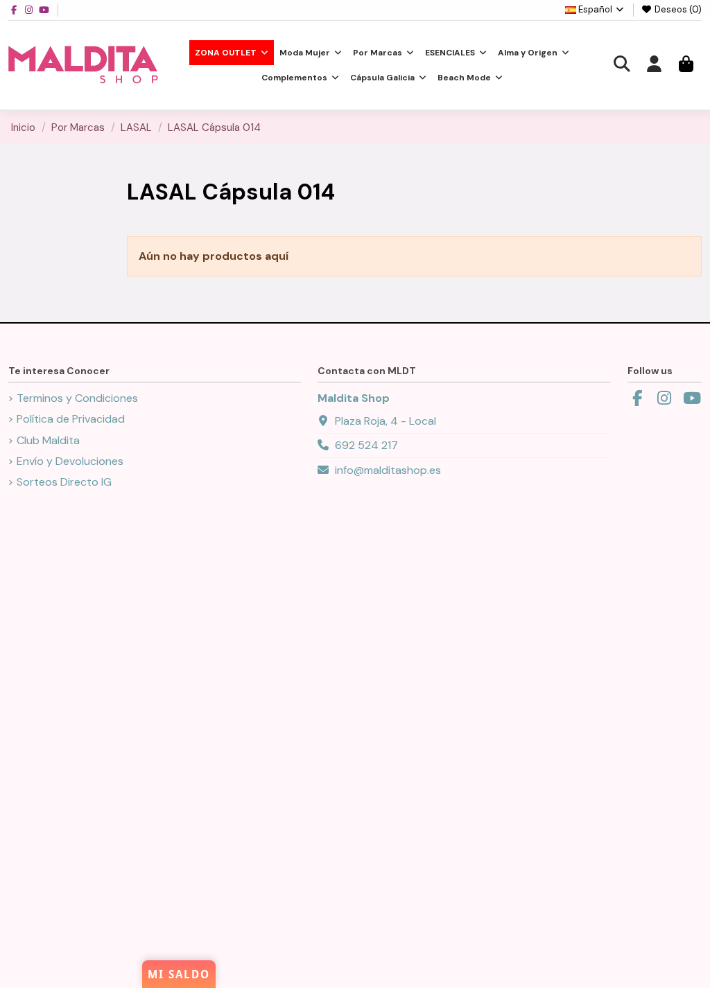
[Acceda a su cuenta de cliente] (653, 65)
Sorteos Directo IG (64, 482)
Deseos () (677, 9)
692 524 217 (366, 445)
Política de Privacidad (71, 419)
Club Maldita (48, 440)
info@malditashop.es (388, 470)
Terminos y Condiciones (77, 398)
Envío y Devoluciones (70, 461)
